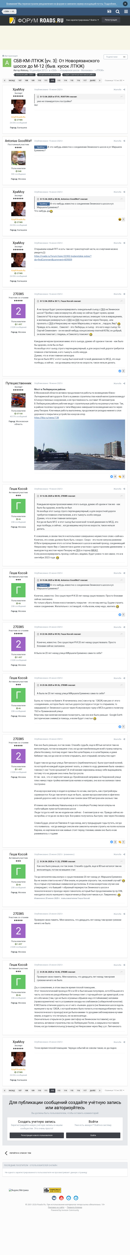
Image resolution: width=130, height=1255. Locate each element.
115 (71, 80)
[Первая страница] (4, 81)
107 (19, 80)
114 (65, 80)
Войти (93, 1135)
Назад (12, 80)
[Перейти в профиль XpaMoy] (18, 107)
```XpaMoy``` (40, 147)
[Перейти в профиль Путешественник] (18, 400)
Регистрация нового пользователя (36, 1135)
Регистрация (111, 20)
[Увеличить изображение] (79, 444)
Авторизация (11, 56)
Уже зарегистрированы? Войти (82, 20)
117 (84, 80)
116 (78, 80)
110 (39, 80)
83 (124, 57)
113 (58, 80)
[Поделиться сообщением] (124, 89)
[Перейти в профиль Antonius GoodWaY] (18, 158)
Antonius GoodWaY (18, 141)
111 (45, 80)
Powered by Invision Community (65, 1210)
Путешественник (18, 383)
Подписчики (111, 57)
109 (32, 80)
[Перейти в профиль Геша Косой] (18, 506)
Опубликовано (48, 89)
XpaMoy (18, 89)
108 (26, 80)
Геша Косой (67, 301)
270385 (18, 294)
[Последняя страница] (100, 81)
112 (52, 80)
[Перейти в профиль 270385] (18, 311)
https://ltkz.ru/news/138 (46, 417)
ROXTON (65, 96)
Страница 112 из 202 (114, 80)
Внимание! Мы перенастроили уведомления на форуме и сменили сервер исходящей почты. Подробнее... (61, 4)
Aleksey (24, 70)
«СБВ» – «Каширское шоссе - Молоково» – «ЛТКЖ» (77, 70)
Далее (92, 80)
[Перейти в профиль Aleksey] (7, 62)
